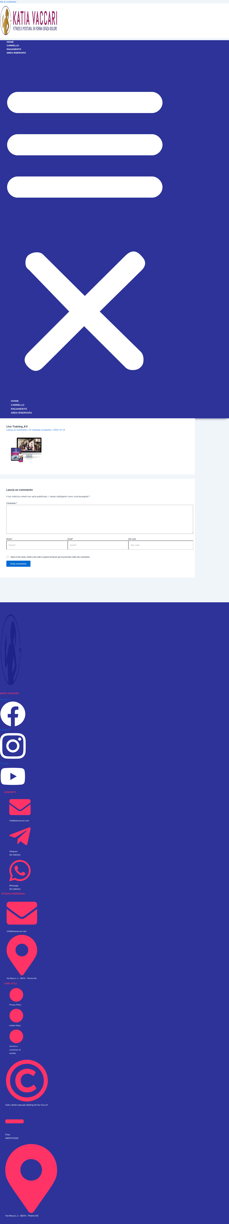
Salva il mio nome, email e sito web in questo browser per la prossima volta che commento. (50, 557)
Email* (70, 539)
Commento (11, 503)
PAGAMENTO (14, 49)
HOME (10, 42)
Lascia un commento (16, 429)
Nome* (9, 539)
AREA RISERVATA (16, 53)
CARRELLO (13, 45)
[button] (85, 227)
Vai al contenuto (8, 1)
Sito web (132, 539)
